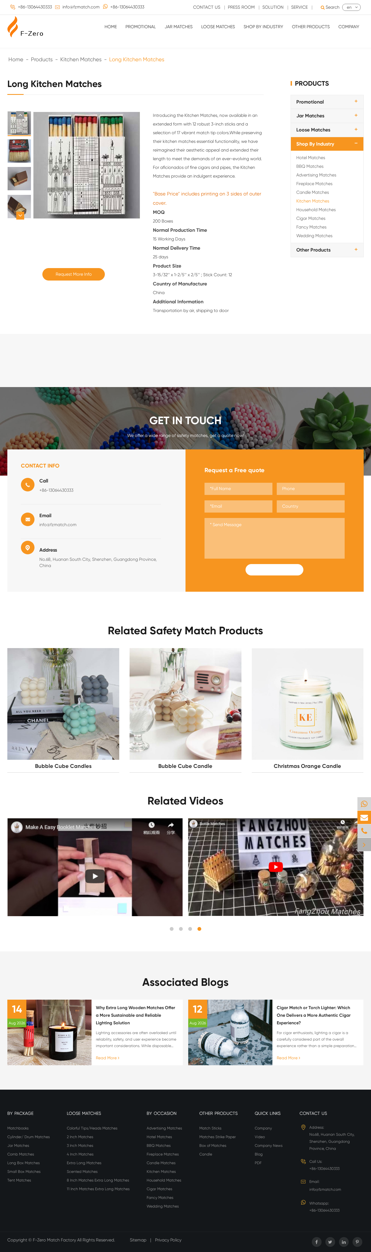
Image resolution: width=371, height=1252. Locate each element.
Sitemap (138, 1240)
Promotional (140, 26)
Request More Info (74, 274)
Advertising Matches (316, 175)
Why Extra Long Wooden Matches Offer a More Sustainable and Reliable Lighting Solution (135, 1015)
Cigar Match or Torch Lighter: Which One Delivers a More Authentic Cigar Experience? (314, 1015)
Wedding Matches (314, 235)
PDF (258, 1163)
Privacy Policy (168, 1240)
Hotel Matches (310, 157)
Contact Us (206, 7)
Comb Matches (20, 1154)
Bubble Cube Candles (63, 766)
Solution (273, 7)
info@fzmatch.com (81, 6)
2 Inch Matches (80, 1137)
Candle (205, 1154)
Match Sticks (210, 1128)
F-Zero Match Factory (55, 1240)
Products (42, 59)
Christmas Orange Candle (307, 766)
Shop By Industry (263, 26)
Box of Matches (212, 1145)
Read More (107, 1057)
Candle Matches (312, 192)
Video (260, 1137)
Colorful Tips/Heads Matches (92, 1128)
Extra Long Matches (84, 1163)
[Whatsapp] (364, 803)
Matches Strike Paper (217, 1137)
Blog (259, 1154)
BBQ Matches (309, 166)
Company (348, 26)
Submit (274, 570)
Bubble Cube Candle (185, 766)
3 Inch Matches (80, 1145)
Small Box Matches (23, 1171)
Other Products (311, 26)
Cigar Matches (310, 218)
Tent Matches (19, 1180)
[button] (20, 115)
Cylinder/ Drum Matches (28, 1137)
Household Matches (316, 209)
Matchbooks (18, 1128)
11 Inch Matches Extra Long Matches (98, 1189)
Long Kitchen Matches (136, 59)
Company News (268, 1145)
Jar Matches (179, 26)
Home (111, 26)
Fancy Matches (311, 227)
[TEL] (364, 831)
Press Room (241, 7)
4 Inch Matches (80, 1154)
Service (299, 7)
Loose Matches (218, 26)
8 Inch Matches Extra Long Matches (98, 1180)
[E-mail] (364, 817)
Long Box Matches (23, 1163)
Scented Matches (82, 1171)
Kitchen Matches (81, 59)
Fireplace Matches (314, 183)
